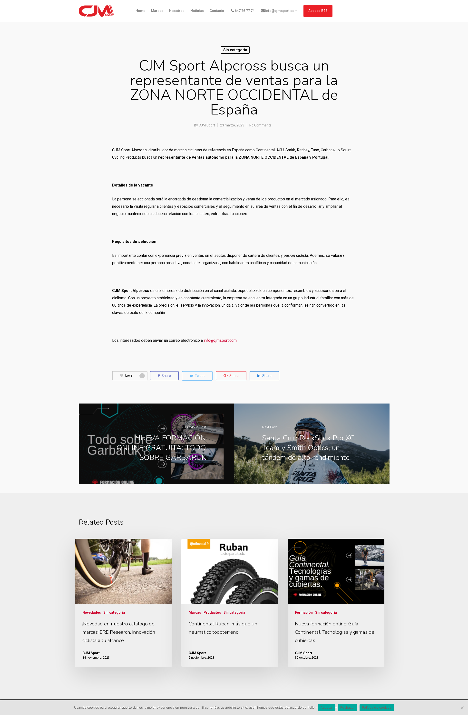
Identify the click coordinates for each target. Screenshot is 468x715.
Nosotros (177, 11)
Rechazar (347, 707)
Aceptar (327, 707)
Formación (304, 612)
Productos (212, 612)
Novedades (91, 612)
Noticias (197, 11)
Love (134, 375)
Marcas (157, 11)
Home (140, 11)
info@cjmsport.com (281, 11)
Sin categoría (235, 50)
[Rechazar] (461, 707)
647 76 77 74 (244, 11)
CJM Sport (207, 125)
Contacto (217, 11)
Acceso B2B (318, 11)
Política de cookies (376, 707)
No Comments (260, 125)
